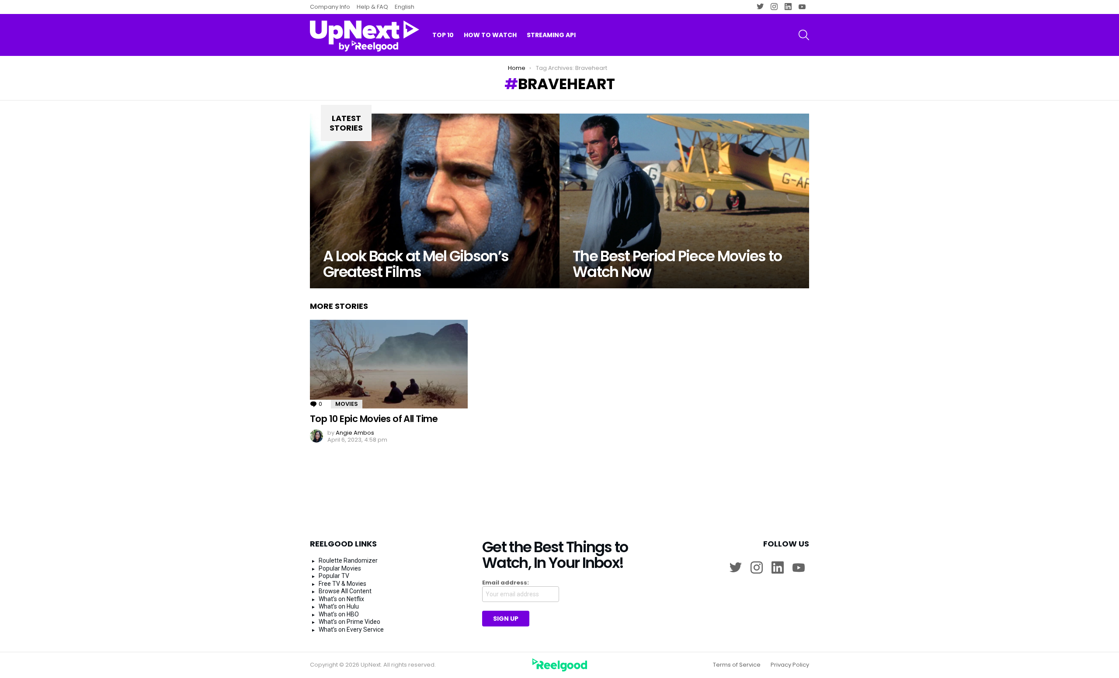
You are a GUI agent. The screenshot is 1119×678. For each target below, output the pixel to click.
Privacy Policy (790, 664)
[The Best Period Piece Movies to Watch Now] (684, 201)
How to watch (490, 35)
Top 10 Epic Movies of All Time (374, 418)
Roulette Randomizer (348, 560)
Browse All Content (345, 591)
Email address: (505, 582)
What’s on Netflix (341, 598)
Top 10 (443, 35)
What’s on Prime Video (349, 621)
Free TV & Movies (342, 583)
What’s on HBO (339, 614)
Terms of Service (737, 664)
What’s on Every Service (351, 629)
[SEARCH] (804, 35)
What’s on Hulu (339, 606)
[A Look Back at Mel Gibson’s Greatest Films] (435, 201)
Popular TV (334, 575)
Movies (346, 404)
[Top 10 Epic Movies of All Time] (389, 364)
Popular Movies (340, 568)
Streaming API (551, 35)
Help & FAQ (372, 7)
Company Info (330, 7)
